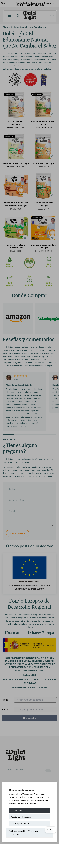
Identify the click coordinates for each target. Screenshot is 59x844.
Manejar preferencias (20, 823)
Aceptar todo (16, 810)
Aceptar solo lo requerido (22, 817)
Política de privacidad (18, 831)
